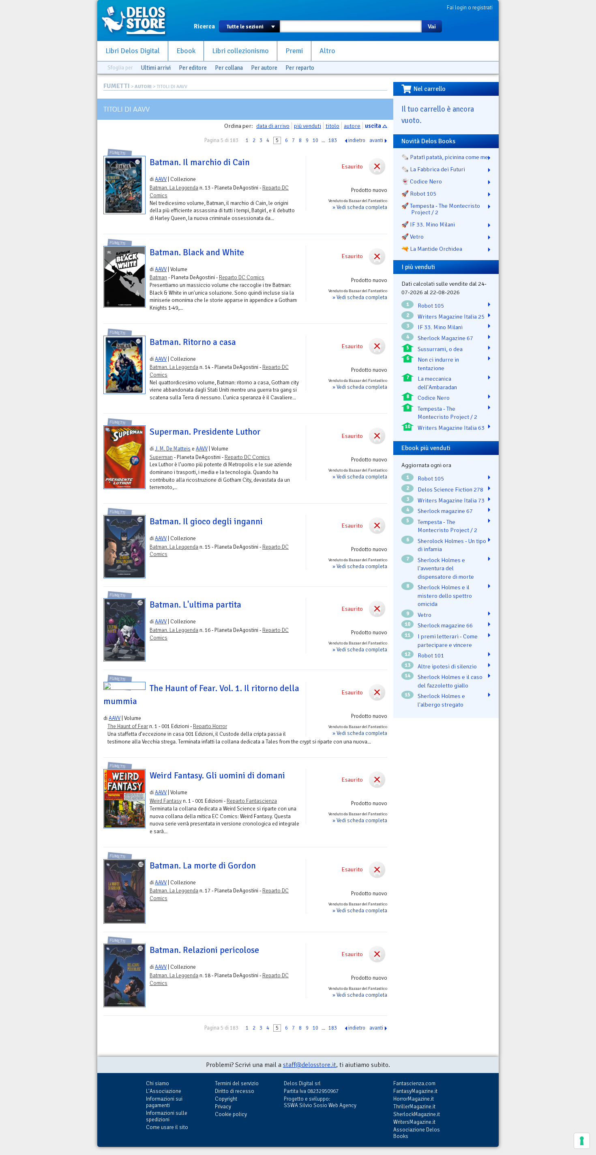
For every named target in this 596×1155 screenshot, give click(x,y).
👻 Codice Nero (421, 181)
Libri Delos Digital (132, 51)
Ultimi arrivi (156, 67)
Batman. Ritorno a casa (193, 342)
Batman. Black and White (197, 252)
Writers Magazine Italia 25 (451, 316)
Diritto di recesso (234, 1091)
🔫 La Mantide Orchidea (431, 249)
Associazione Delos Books (416, 1133)
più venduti (307, 125)
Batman (158, 277)
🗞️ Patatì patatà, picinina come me (444, 157)
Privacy (223, 1106)
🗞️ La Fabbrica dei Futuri (433, 169)
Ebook (185, 51)
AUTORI (143, 87)
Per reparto (299, 67)
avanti (376, 140)
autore (352, 125)
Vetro (424, 614)
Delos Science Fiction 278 (450, 489)
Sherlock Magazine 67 (445, 338)
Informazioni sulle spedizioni (166, 1116)
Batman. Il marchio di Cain (200, 162)
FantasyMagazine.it (415, 1091)
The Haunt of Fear (127, 726)
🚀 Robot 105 (418, 193)
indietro (356, 140)
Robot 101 (431, 655)
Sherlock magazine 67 (445, 511)
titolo (332, 125)
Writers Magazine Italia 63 (451, 427)
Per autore (264, 67)
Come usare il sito (167, 1127)
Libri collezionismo (240, 51)
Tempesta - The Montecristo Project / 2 (447, 413)
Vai (432, 26)
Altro (327, 51)
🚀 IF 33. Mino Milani (428, 224)
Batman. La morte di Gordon (203, 865)
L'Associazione (163, 1091)
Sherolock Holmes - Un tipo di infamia (452, 545)
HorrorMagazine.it (413, 1098)
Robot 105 (431, 305)
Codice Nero (434, 397)
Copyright (226, 1098)
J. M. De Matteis (173, 448)
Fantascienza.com (414, 1083)
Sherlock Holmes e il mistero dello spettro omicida (445, 596)
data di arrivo (272, 125)
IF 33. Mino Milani (440, 327)
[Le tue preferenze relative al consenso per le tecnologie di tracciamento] (582, 1141)
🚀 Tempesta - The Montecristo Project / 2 (440, 209)
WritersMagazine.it (414, 1121)
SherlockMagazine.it (416, 1114)
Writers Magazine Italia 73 (451, 500)
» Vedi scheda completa (359, 207)
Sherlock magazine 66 (445, 625)
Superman (161, 457)
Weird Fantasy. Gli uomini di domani (217, 775)
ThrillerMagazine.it (414, 1106)
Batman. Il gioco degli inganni (206, 521)
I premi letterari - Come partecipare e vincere (448, 641)
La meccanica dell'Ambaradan (437, 383)
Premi (294, 51)
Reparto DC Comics (241, 277)
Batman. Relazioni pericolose (204, 950)
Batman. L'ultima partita (195, 604)
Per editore (193, 67)
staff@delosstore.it (309, 1065)
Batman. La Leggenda (174, 187)
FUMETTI (116, 86)
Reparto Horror (210, 726)
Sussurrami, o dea (440, 349)
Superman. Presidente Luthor (205, 432)
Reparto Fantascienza (252, 800)
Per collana (229, 67)
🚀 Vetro (412, 236)
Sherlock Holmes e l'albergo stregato (441, 700)
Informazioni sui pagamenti (164, 1102)
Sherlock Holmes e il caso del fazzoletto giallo (450, 681)
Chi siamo (157, 1083)
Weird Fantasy (166, 800)
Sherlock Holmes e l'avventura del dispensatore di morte (446, 568)
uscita (373, 125)
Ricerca (204, 26)
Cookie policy (231, 1114)
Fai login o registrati (470, 7)
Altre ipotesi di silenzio (447, 666)
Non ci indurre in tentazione (438, 364)
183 (332, 140)
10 (315, 140)
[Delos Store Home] (137, 20)
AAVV (161, 179)
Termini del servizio (237, 1083)
